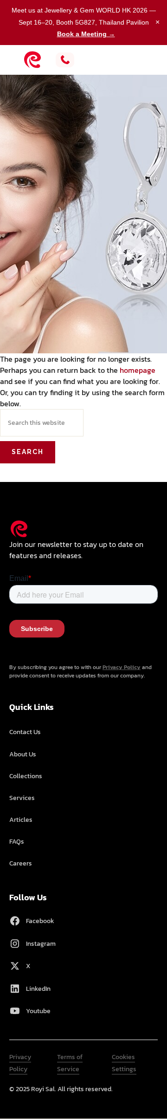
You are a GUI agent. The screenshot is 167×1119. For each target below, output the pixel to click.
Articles (20, 820)
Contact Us (25, 732)
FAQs (16, 841)
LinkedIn (38, 989)
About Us (22, 754)
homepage (137, 370)
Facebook (40, 921)
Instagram (41, 944)
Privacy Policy (122, 667)
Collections (25, 776)
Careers (20, 863)
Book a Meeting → (86, 34)
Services (22, 798)
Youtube (38, 1011)
